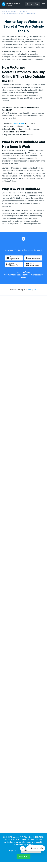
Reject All (13, 850)
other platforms (23, 272)
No (35, 290)
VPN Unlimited (18, 124)
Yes (29, 290)
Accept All (23, 856)
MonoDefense (31, 275)
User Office (34, 4)
